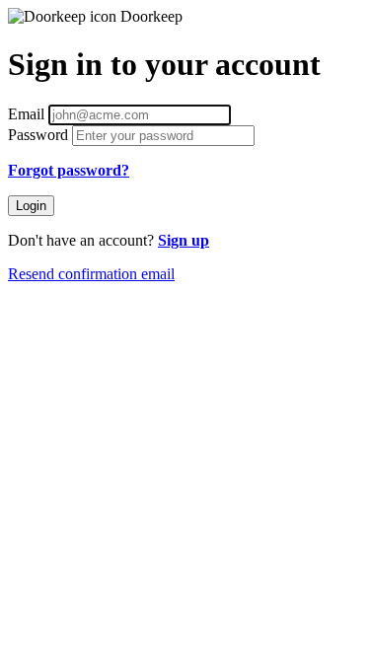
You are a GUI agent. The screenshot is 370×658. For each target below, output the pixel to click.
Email (28, 114)
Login (31, 205)
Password (40, 134)
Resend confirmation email (91, 273)
